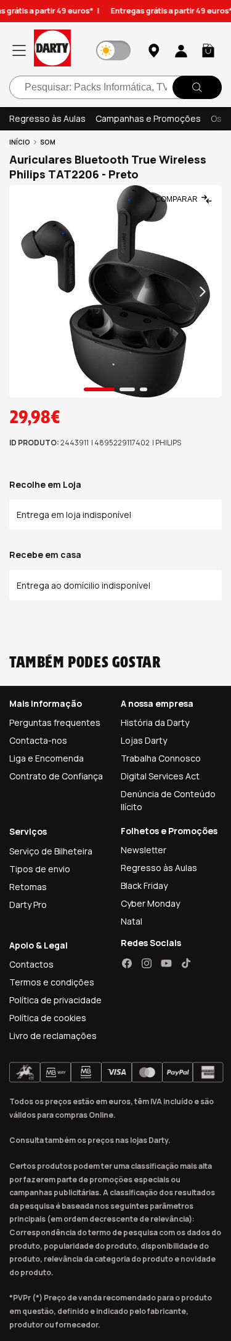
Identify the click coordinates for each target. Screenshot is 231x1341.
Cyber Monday (150, 903)
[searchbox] (115, 87)
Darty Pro (28, 904)
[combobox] (115, 87)
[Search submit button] (197, 87)
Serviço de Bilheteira (50, 851)
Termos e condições (51, 982)
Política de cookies (47, 1018)
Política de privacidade (55, 1000)
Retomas (28, 887)
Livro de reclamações (53, 1035)
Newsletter (143, 850)
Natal (131, 921)
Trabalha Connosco (161, 758)
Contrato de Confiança (56, 776)
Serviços (28, 831)
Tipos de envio (39, 869)
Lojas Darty (144, 740)
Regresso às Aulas (47, 118)
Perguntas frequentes (54, 722)
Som (47, 142)
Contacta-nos (38, 740)
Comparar (176, 199)
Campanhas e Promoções (148, 118)
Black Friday (144, 885)
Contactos (31, 964)
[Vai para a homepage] (52, 50)
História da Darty (155, 722)
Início (19, 142)
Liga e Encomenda (46, 758)
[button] (208, 50)
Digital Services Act (160, 776)
